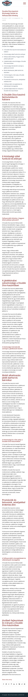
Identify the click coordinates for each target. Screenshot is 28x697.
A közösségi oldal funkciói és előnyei (14, 54)
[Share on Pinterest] (11, 684)
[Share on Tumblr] (16, 684)
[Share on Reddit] (22, 684)
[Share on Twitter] (6, 684)
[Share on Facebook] (3, 684)
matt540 (4, 20)
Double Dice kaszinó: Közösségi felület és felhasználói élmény (10, 13)
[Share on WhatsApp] (9, 684)
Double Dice (5, 46)
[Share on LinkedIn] (14, 684)
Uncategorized (16, 18)
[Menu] (24, 3)
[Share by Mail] (24, 684)
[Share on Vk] (19, 684)
